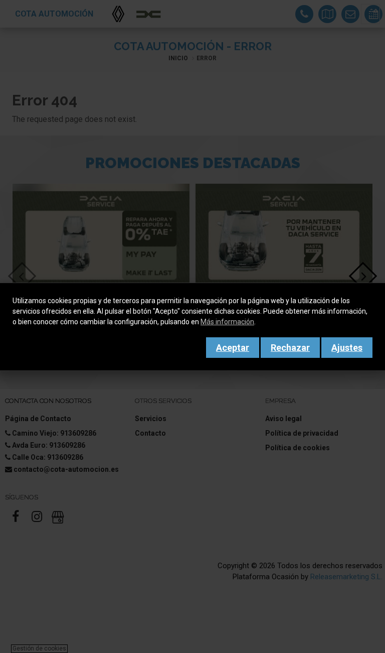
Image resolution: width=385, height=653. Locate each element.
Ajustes (346, 347)
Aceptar (232, 347)
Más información (227, 322)
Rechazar (290, 347)
